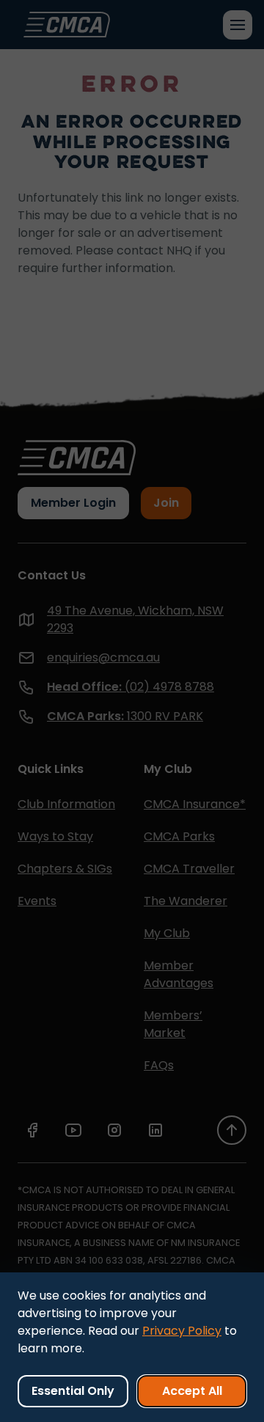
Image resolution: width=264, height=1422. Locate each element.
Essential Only (73, 1390)
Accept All (192, 1390)
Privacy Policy (181, 1330)
